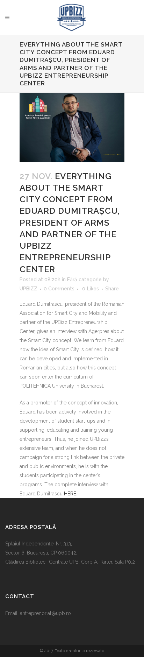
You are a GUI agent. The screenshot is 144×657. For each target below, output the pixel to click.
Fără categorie (84, 279)
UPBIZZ (28, 288)
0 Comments (59, 288)
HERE (70, 493)
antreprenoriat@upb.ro (45, 613)
